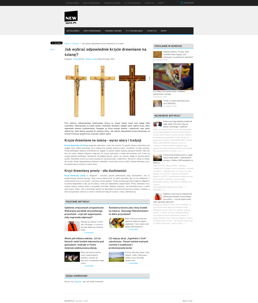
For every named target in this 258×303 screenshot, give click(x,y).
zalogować (78, 282)
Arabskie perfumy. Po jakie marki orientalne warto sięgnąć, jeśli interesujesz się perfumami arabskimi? (178, 54)
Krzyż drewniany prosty (75, 176)
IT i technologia (132, 2)
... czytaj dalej (87, 233)
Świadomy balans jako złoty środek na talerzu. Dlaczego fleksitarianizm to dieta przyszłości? (128, 211)
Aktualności (72, 2)
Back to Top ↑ (188, 301)
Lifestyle (149, 2)
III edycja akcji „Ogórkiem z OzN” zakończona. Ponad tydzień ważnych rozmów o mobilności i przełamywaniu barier (128, 243)
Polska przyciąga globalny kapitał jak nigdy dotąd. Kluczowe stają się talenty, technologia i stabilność (177, 124)
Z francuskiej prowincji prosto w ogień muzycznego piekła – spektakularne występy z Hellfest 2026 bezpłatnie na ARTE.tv (173, 159)
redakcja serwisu (91, 59)
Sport (161, 2)
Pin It (52, 50)
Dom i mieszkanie (91, 2)
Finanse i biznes (112, 2)
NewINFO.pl (69, 301)
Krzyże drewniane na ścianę (76, 145)
